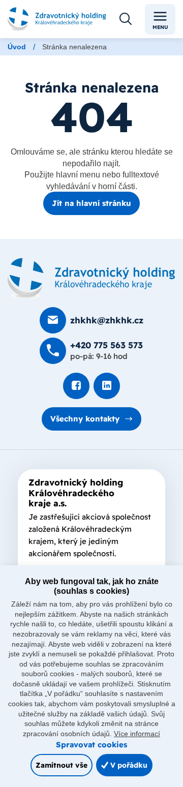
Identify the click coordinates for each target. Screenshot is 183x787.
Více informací (137, 734)
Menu (160, 27)
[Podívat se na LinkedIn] (107, 386)
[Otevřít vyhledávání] (125, 19)
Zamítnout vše (61, 765)
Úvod (17, 47)
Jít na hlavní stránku (91, 203)
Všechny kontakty (84, 418)
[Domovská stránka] (91, 278)
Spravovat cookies (91, 744)
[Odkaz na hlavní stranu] (57, 19)
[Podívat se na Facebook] (76, 386)
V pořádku (127, 765)
